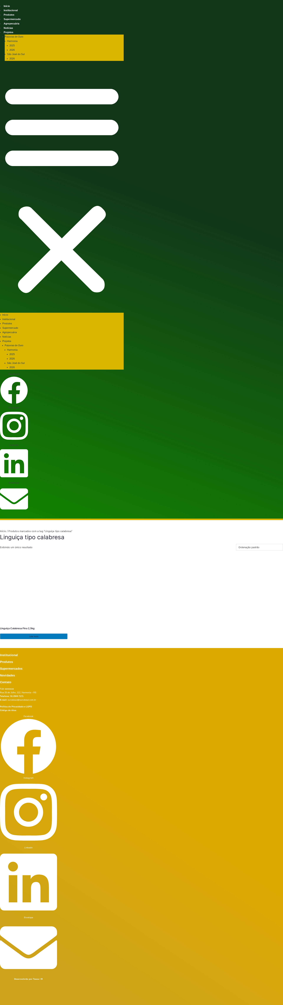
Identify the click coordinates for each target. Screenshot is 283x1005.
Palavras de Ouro (14, 36)
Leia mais (33, 636)
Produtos (9, 15)
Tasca (36, 979)
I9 (42, 979)
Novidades (7, 675)
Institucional (11, 10)
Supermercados (11, 668)
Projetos (8, 32)
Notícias (8, 28)
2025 (12, 45)
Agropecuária (11, 23)
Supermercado (12, 19)
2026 (12, 50)
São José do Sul (16, 54)
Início (7, 6)
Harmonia (12, 41)
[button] (62, 188)
